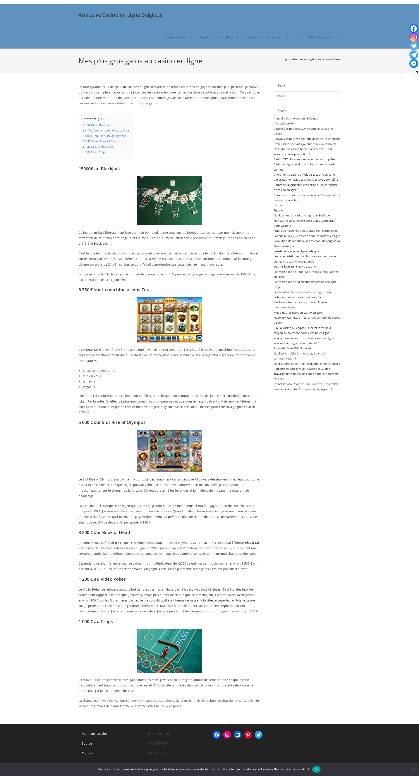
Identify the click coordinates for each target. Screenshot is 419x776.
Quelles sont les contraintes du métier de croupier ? (307, 364)
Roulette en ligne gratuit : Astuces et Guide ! (302, 369)
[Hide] (417, 72)
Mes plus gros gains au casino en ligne (316, 59)
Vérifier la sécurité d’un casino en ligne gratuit (303, 389)
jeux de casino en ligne (133, 87)
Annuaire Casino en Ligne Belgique (121, 14)
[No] (413, 769)
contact (278, 205)
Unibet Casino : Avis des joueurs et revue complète (306, 384)
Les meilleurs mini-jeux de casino (295, 266)
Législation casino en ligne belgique (296, 251)
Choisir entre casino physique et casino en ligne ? (305, 174)
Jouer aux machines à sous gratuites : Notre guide (306, 231)
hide (102, 119)
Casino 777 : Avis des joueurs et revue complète (304, 159)
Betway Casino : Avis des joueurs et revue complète (307, 139)
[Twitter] (413, 46)
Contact (87, 753)
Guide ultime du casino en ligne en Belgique (302, 215)
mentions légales (284, 307)
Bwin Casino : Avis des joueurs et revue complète (305, 144)
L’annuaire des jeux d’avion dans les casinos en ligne (307, 236)
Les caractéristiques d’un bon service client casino (306, 256)
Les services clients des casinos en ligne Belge (303, 292)
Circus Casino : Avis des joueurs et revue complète (306, 179)
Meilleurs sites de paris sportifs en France (300, 302)
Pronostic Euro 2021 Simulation (294, 348)
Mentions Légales (94, 733)
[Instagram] (413, 37)
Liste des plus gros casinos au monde (298, 297)
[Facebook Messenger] (413, 63)
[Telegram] (413, 54)
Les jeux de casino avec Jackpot (294, 261)
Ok (316, 769)
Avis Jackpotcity (284, 123)
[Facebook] (413, 28)
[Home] (286, 59)
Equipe (278, 210)
